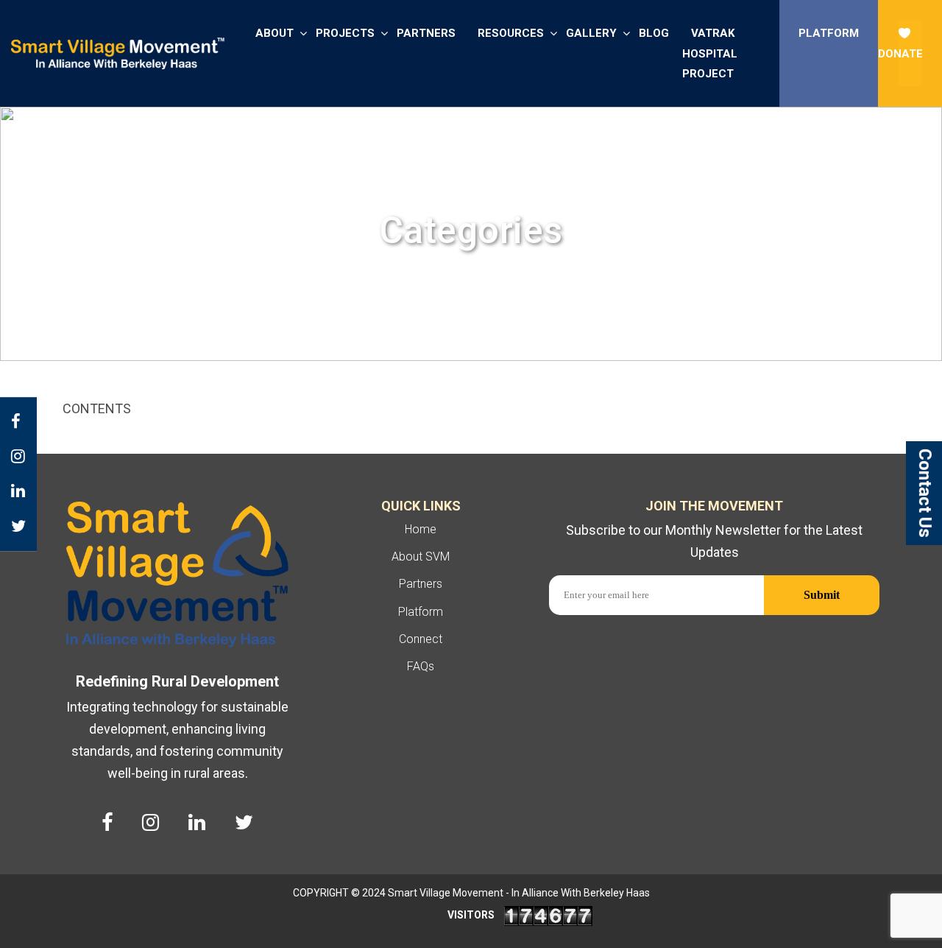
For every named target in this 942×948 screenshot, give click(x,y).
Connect (420, 639)
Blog (654, 33)
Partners (426, 33)
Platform (828, 33)
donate (900, 53)
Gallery (591, 33)
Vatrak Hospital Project (709, 53)
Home (420, 529)
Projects (345, 33)
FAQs (420, 666)
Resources (511, 33)
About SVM (421, 556)
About (274, 33)
